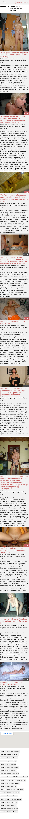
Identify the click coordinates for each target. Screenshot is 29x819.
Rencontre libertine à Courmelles (9, 793)
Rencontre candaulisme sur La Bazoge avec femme (12, 683)
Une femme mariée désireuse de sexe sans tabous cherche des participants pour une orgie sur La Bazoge (14, 198)
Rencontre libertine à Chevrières (9, 783)
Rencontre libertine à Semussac (9, 773)
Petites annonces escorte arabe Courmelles (13, 780)
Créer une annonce (22, 2)
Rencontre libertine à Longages (9, 767)
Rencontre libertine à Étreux (8, 805)
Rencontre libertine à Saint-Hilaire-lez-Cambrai (14, 777)
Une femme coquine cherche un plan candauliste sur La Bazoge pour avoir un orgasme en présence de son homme (13, 392)
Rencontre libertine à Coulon (8, 802)
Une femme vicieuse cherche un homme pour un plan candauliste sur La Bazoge (13, 550)
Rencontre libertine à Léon (8, 764)
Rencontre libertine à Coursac (9, 796)
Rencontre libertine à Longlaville (9, 751)
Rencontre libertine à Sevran (8, 770)
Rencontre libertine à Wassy (8, 761)
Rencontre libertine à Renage (8, 812)
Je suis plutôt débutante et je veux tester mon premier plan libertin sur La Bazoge (14, 55)
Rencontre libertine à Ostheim (9, 808)
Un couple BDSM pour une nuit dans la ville (12, 322)
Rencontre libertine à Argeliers (9, 754)
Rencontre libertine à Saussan (9, 758)
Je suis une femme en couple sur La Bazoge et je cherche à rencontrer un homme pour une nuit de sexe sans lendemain (13, 119)
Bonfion (3, 2)
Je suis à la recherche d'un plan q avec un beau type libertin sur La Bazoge (13, 621)
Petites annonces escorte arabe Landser (12, 789)
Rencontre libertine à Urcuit (8, 786)
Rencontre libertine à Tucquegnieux (10, 799)
